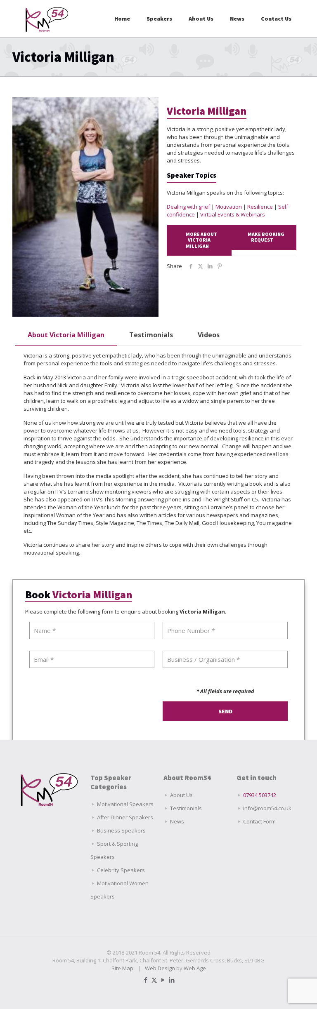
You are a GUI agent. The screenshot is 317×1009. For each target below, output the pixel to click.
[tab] (66, 335)
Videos (209, 334)
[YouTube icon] (163, 980)
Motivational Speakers (125, 804)
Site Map (122, 968)
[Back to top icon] (277, 992)
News (177, 821)
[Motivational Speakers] (47, 18)
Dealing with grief (188, 206)
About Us (181, 795)
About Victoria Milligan (66, 334)
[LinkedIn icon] (171, 980)
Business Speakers (121, 830)
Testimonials (151, 334)
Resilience (260, 206)
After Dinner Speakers (125, 817)
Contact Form (259, 821)
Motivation (228, 206)
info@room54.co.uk (267, 808)
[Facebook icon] (145, 980)
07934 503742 (259, 795)
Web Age (195, 968)
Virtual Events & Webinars (232, 214)
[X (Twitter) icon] (154, 980)
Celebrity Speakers (121, 870)
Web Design (160, 968)
